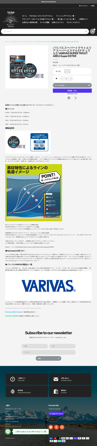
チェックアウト (63, 65)
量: (56, 78)
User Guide (21, 380)
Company (64, 392)
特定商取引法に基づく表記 (13, 409)
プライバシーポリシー (11, 411)
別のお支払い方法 (72, 93)
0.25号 (67, 71)
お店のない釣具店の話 (11, 421)
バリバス (55, 59)
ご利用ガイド (9, 414)
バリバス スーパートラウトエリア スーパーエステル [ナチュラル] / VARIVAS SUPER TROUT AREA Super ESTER (44, 42)
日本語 (92, 5)
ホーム (7, 42)
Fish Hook (11, 438)
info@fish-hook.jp (66, 380)
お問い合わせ (9, 419)
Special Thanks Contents (13, 426)
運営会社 (8, 424)
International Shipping (24, 392)
